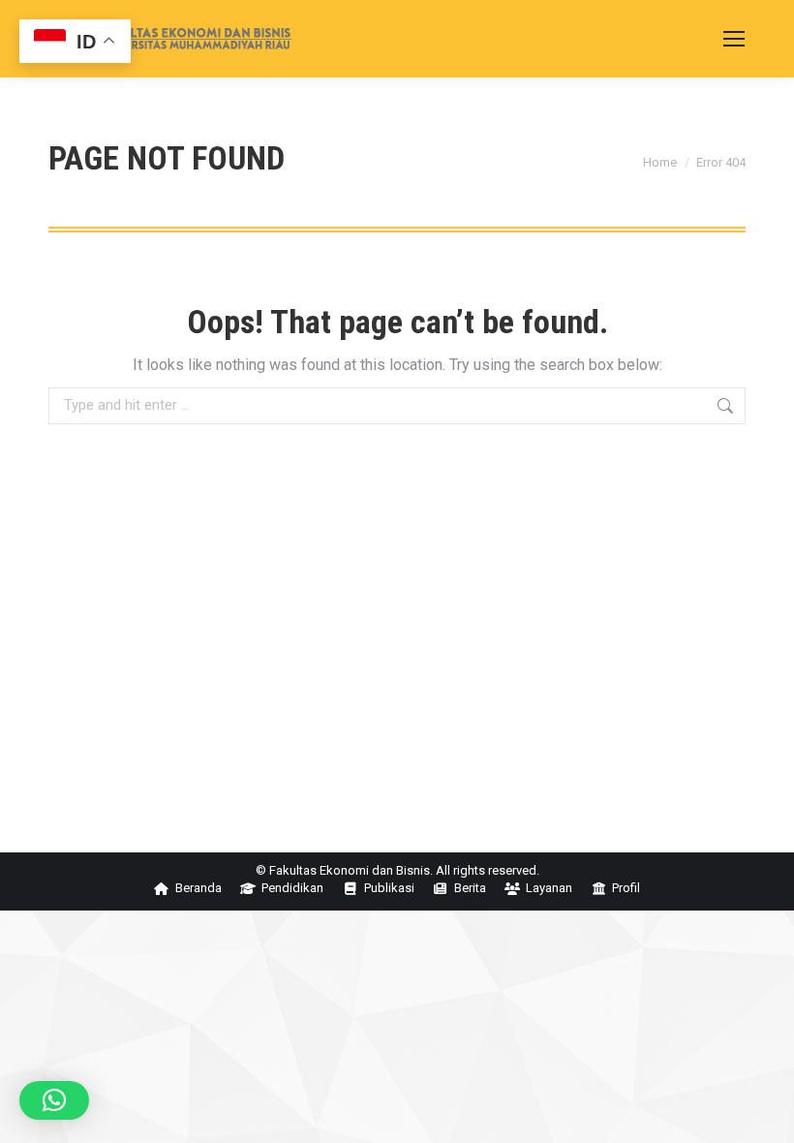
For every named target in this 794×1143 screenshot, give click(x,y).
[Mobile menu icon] (734, 38)
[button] (54, 1100)
